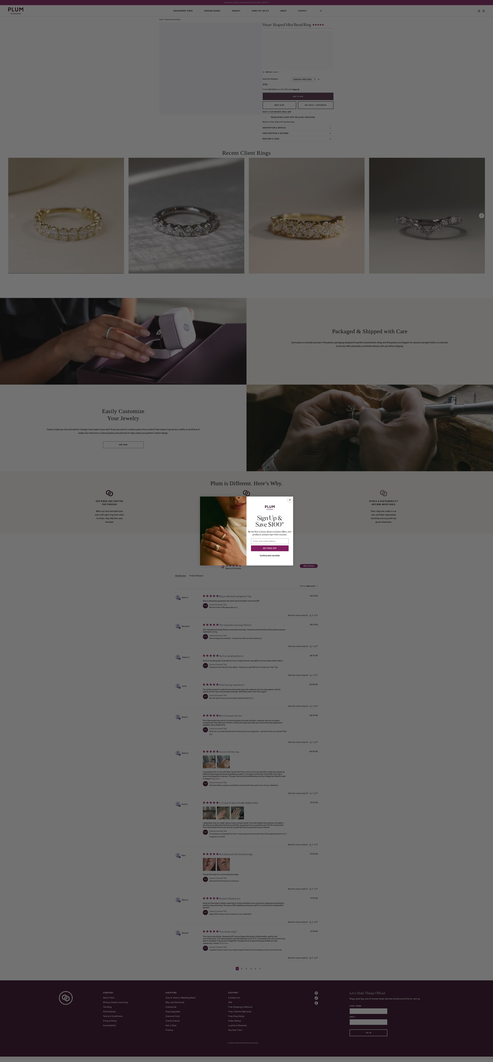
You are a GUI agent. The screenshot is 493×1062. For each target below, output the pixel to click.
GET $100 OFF (270, 548)
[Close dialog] (290, 500)
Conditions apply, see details (270, 555)
